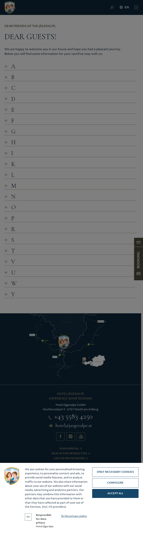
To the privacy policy (74, 516)
